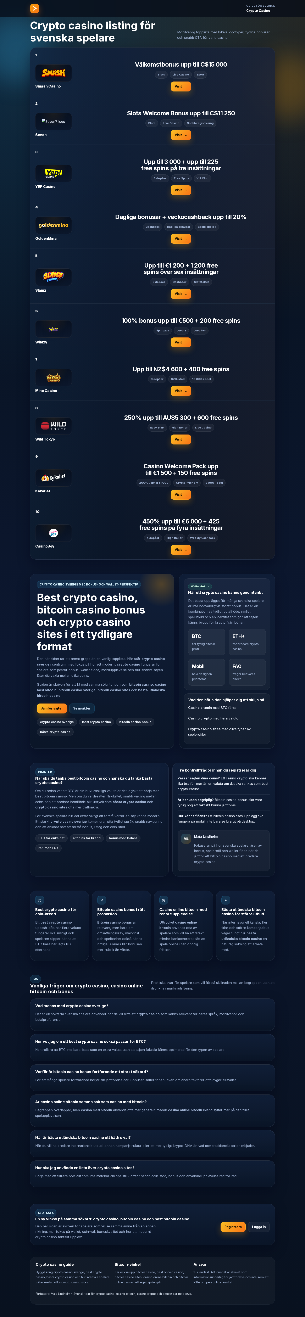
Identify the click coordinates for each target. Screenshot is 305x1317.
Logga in (259, 1227)
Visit (181, 86)
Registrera (233, 1227)
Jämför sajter (52, 708)
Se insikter (82, 708)
